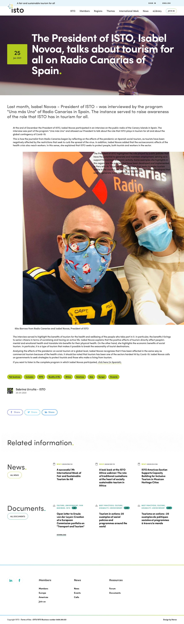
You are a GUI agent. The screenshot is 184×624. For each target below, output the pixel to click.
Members (85, 10)
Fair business (14, 376)
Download (61, 535)
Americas (80, 376)
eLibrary (157, 10)
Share (17, 412)
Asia (91, 376)
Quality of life (54, 376)
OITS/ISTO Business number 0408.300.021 (49, 619)
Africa (68, 376)
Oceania (113, 376)
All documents (17, 516)
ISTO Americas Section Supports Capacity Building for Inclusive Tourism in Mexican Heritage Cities (154, 476)
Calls (76, 597)
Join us (171, 11)
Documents (115, 592)
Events (77, 592)
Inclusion (29, 376)
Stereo (174, 619)
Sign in (152, 3)
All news (14, 475)
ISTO (41, 376)
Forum (112, 588)
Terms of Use (26, 619)
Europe (102, 376)
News (76, 588)
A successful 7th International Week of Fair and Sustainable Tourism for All (69, 474)
